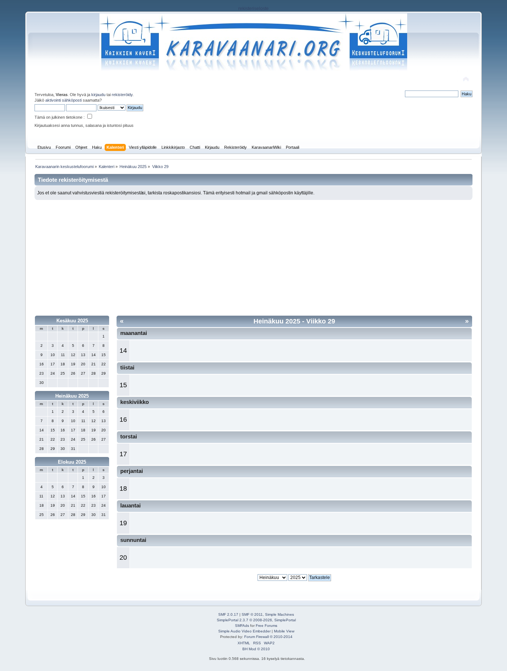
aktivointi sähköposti (63, 100)
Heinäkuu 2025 (72, 396)
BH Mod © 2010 (256, 649)
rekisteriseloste (253, 8)
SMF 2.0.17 (228, 614)
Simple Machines (279, 614)
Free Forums (266, 626)
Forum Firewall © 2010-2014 (268, 637)
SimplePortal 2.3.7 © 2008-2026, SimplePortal (256, 620)
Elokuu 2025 (72, 462)
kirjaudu (98, 94)
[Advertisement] (253, 255)
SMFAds (242, 626)
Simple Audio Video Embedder (244, 631)
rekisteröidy (122, 94)
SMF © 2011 (252, 614)
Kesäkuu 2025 (72, 320)
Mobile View (284, 631)
